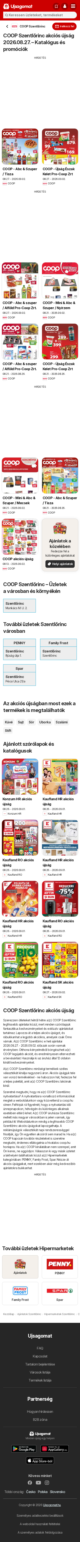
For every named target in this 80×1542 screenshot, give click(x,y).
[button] (64, 6)
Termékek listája (40, 1380)
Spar (52, 1159)
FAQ (40, 1348)
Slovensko (57, 1492)
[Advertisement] (40, 89)
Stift (8, 730)
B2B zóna (40, 1419)
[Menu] (73, 6)
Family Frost (40, 1159)
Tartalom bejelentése (40, 1364)
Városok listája (40, 1372)
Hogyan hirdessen (40, 1411)
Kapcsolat (40, 1356)
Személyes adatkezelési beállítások (40, 1515)
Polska (43, 1492)
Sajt (21, 722)
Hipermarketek (57, 1155)
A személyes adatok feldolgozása (40, 1532)
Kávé (9, 722)
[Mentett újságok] (56, 6)
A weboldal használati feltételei (40, 1524)
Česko (30, 1492)
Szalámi (61, 722)
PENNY (26, 1159)
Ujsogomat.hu (52, 1505)
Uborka (45, 722)
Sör (31, 722)
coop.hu (67, 1100)
